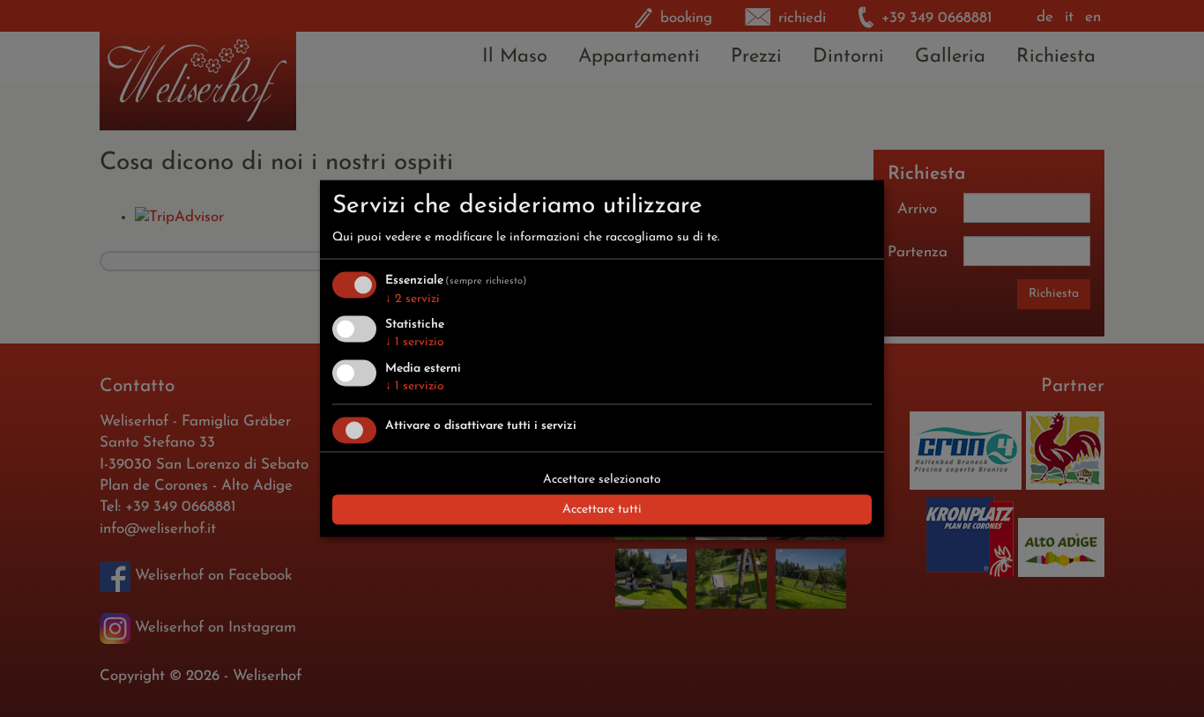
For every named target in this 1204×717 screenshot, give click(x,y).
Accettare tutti (602, 508)
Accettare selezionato (602, 478)
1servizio (414, 342)
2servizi (412, 298)
